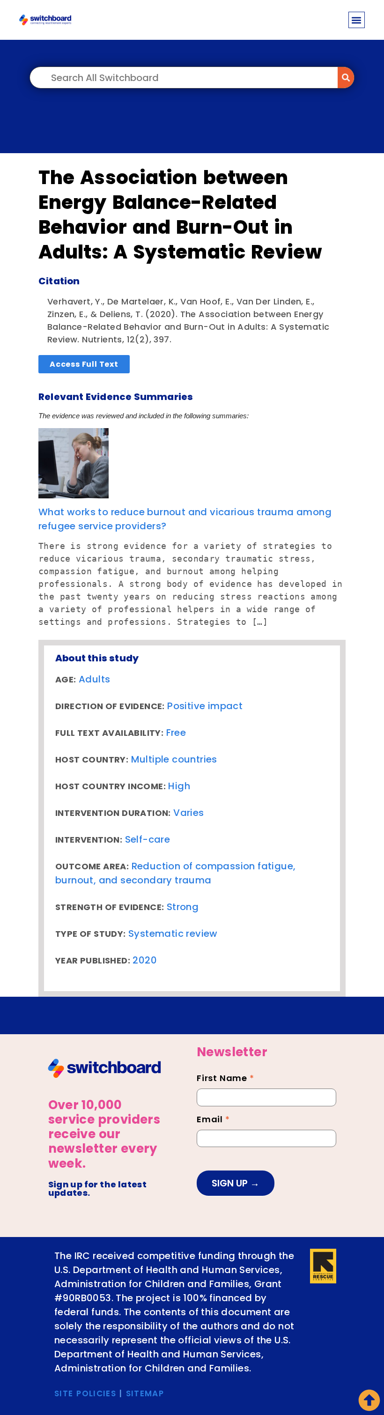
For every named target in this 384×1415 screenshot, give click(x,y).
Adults (94, 679)
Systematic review (173, 933)
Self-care (147, 839)
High (179, 786)
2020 (145, 960)
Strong (183, 906)
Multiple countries (174, 759)
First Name (225, 1079)
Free (176, 732)
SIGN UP (231, 1183)
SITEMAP (145, 1393)
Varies (188, 812)
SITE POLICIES (85, 1393)
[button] (356, 20)
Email (213, 1120)
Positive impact (205, 705)
